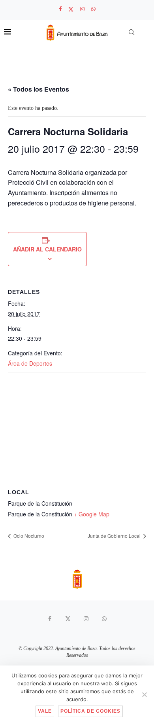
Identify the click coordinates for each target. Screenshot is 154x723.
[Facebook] (60, 9)
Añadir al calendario (47, 249)
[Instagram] (82, 9)
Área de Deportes (30, 363)
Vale (45, 711)
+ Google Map (91, 514)
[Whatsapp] (93, 9)
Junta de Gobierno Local (115, 535)
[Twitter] (70, 9)
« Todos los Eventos (38, 89)
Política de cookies (90, 711)
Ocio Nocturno (28, 535)
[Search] (131, 32)
